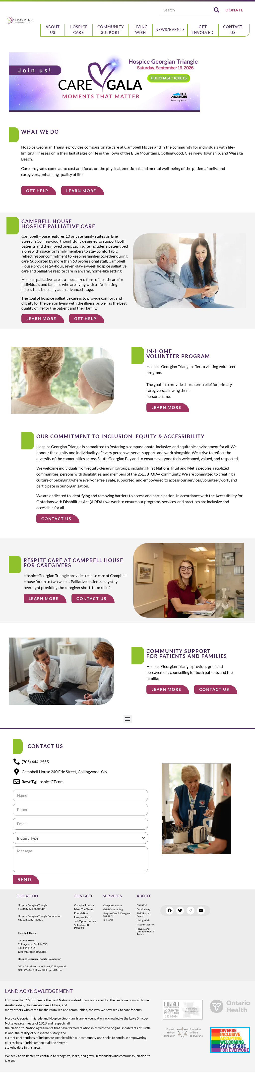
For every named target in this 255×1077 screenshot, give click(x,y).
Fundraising (143, 909)
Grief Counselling (113, 909)
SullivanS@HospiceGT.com (47, 970)
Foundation (81, 913)
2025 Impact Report (144, 914)
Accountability (145, 924)
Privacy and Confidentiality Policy (145, 931)
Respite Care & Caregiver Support (117, 914)
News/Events (170, 29)
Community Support (110, 29)
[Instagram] (190, 911)
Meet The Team (83, 909)
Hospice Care (79, 29)
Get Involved (202, 29)
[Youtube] (201, 911)
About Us (53, 29)
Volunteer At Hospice (81, 926)
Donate (234, 9)
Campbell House (84, 905)
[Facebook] (170, 911)
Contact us (233, 29)
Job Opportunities (85, 921)
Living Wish (140, 29)
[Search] (216, 10)
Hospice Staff (82, 917)
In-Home (108, 919)
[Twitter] (180, 911)
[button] (128, 719)
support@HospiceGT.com (32, 951)
